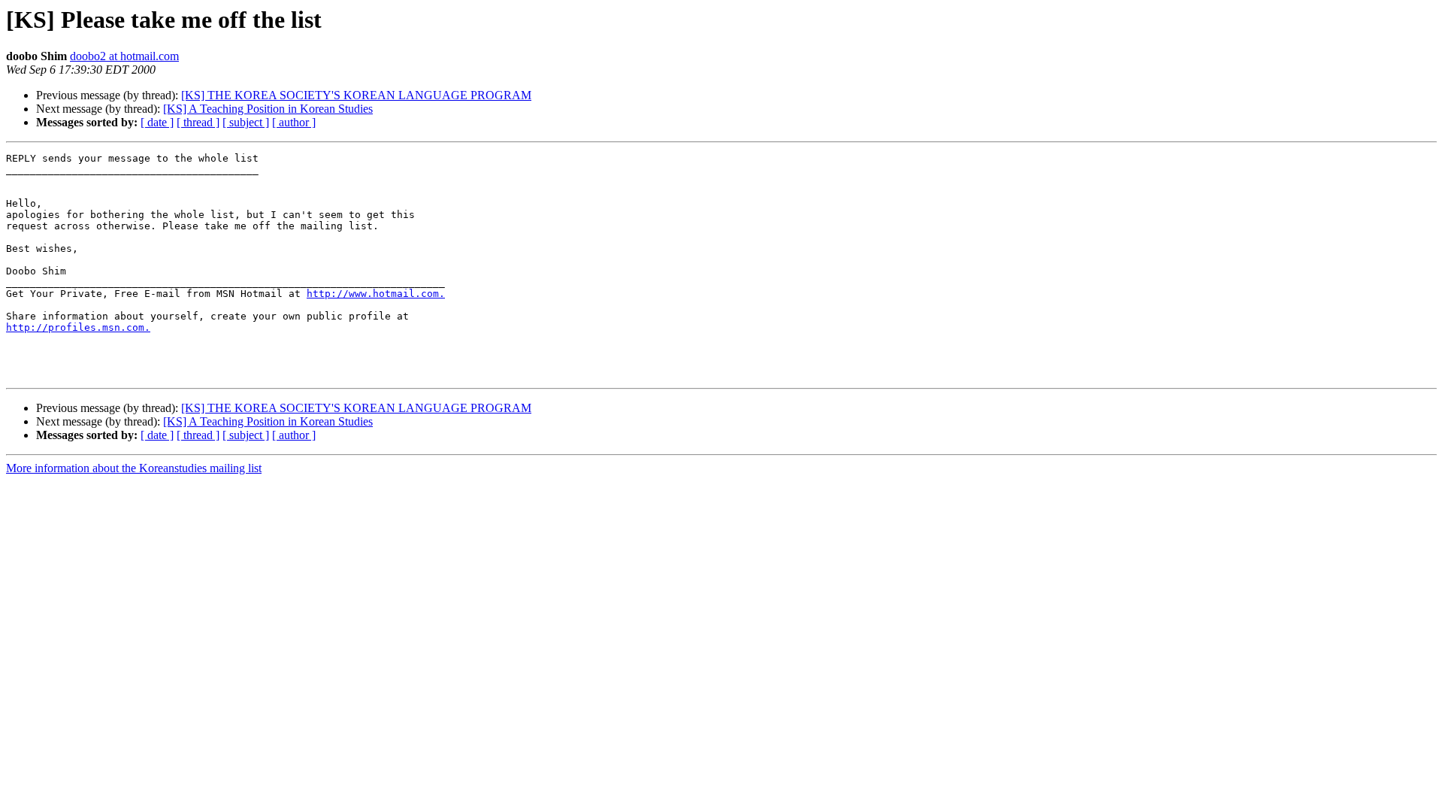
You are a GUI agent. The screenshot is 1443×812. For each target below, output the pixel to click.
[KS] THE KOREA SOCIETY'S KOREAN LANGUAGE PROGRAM (356, 95)
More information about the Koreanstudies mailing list (134, 468)
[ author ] (294, 122)
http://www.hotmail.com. (376, 293)
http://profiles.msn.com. (78, 327)
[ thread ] (198, 122)
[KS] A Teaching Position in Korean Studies (268, 108)
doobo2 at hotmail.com (124, 56)
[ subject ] (245, 122)
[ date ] (157, 122)
